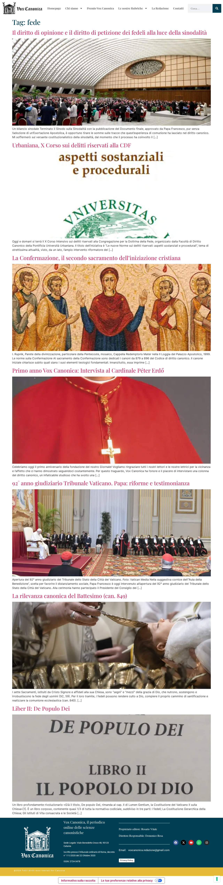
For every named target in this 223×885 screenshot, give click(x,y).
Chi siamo (71, 8)
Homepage (54, 8)
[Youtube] (191, 842)
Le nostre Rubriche (130, 8)
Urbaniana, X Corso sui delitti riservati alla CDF (71, 145)
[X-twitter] (183, 842)
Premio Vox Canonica (100, 8)
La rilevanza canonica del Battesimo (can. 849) (69, 595)
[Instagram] (206, 842)
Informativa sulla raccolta (78, 880)
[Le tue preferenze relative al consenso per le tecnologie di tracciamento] (217, 879)
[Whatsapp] (199, 842)
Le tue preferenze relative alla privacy (127, 880)
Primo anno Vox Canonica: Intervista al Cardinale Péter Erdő (88, 370)
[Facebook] (175, 842)
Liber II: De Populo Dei (41, 708)
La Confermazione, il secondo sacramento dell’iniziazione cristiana (96, 257)
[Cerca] (217, 8)
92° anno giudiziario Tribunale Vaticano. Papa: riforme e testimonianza (101, 483)
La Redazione (160, 8)
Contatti (178, 8)
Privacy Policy (126, 860)
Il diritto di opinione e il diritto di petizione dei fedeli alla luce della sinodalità (109, 32)
